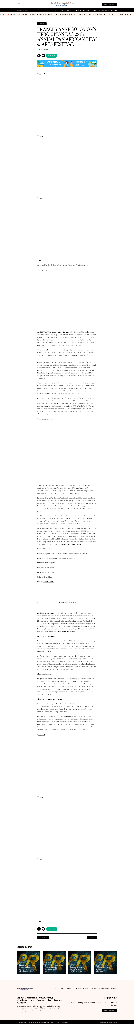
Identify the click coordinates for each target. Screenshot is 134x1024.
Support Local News (109, 4)
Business (86, 10)
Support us (51, 56)
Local (63, 10)
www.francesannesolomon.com (70, 544)
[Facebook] (67, 102)
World (94, 10)
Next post (91, 937)
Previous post (43, 937)
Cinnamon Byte (113, 1022)
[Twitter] (67, 164)
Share (39, 260)
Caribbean (77, 10)
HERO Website (48, 582)
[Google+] (67, 226)
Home (56, 10)
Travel (69, 10)
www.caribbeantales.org (66, 631)
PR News (114, 10)
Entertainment (104, 10)
